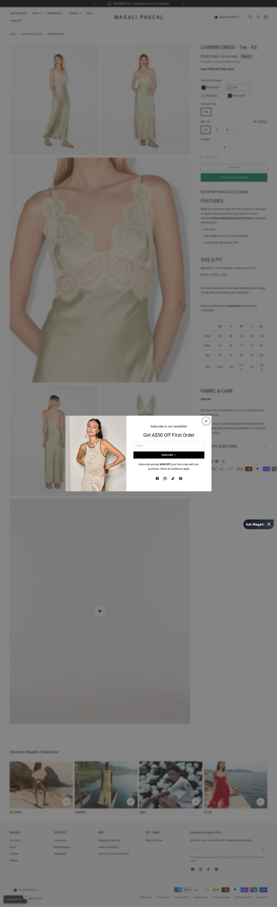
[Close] (206, 421)
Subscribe (167, 455)
